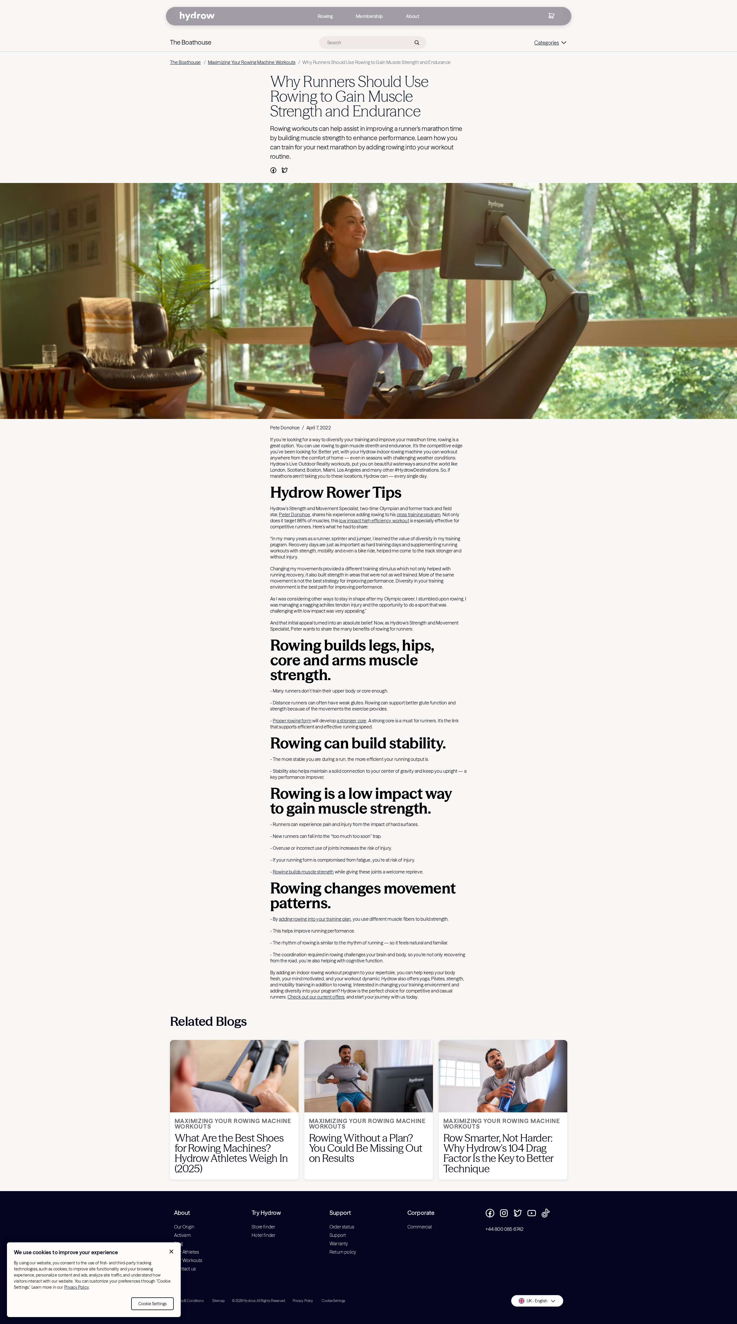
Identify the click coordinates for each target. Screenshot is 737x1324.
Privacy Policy (76, 1287)
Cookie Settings (152, 1303)
